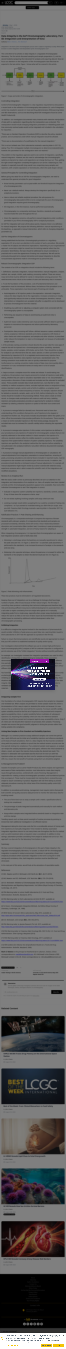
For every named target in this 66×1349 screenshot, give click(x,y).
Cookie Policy (25, 1342)
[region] (33, 1341)
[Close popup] (53, 661)
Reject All (58, 1345)
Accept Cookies (46, 1345)
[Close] (63, 1335)
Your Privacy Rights (12, 1345)
